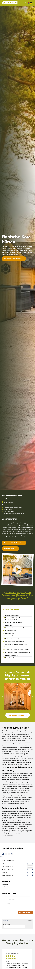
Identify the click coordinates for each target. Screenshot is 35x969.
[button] (25, 2)
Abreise (8, 903)
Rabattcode (6, 924)
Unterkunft (5, 884)
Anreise (8, 897)
